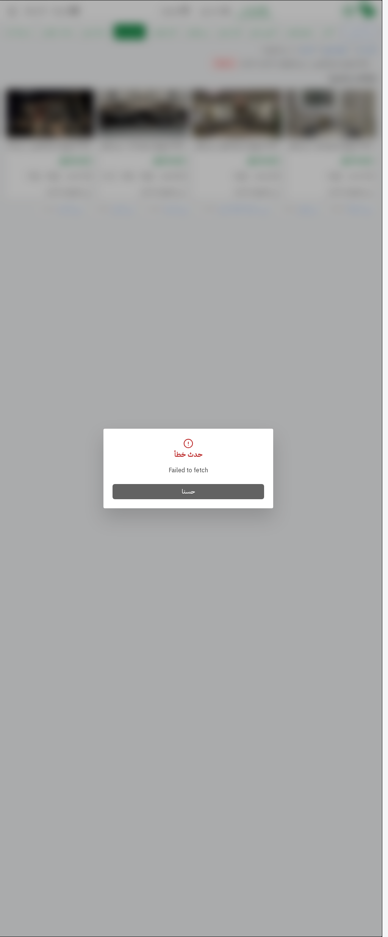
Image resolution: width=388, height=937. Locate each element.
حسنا (188, 491)
